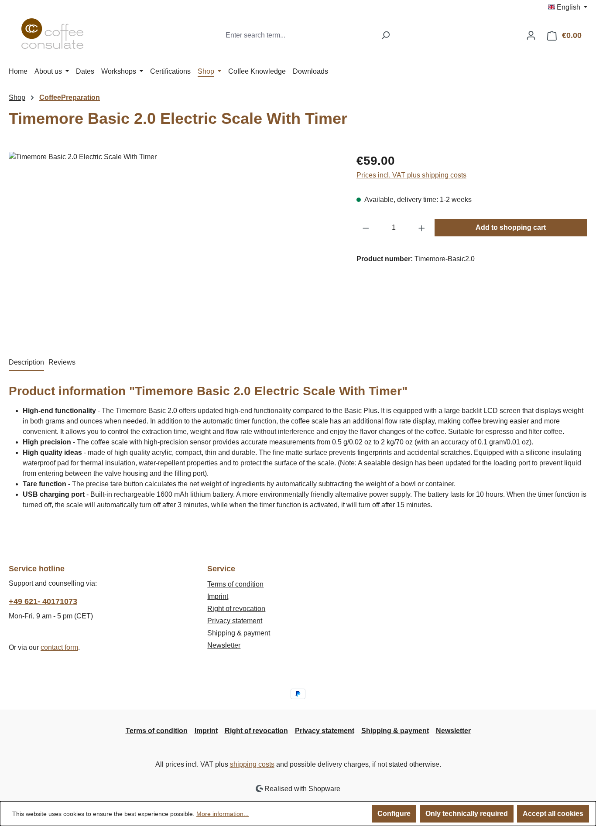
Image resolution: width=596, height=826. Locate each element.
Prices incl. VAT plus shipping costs (411, 175)
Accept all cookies (553, 813)
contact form (59, 647)
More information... (222, 813)
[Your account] (531, 35)
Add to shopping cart (511, 227)
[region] (174, 245)
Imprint (217, 596)
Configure (394, 813)
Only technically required (466, 813)
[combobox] (298, 35)
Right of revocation (236, 608)
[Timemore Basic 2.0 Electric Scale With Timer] (174, 245)
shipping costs (252, 764)
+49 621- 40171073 (43, 601)
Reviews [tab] (61, 362)
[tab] (26, 363)
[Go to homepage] (52, 33)
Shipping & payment (238, 633)
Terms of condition (235, 584)
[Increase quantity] (422, 227)
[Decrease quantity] (365, 227)
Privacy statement (234, 621)
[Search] (385, 35)
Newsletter (223, 645)
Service (221, 568)
